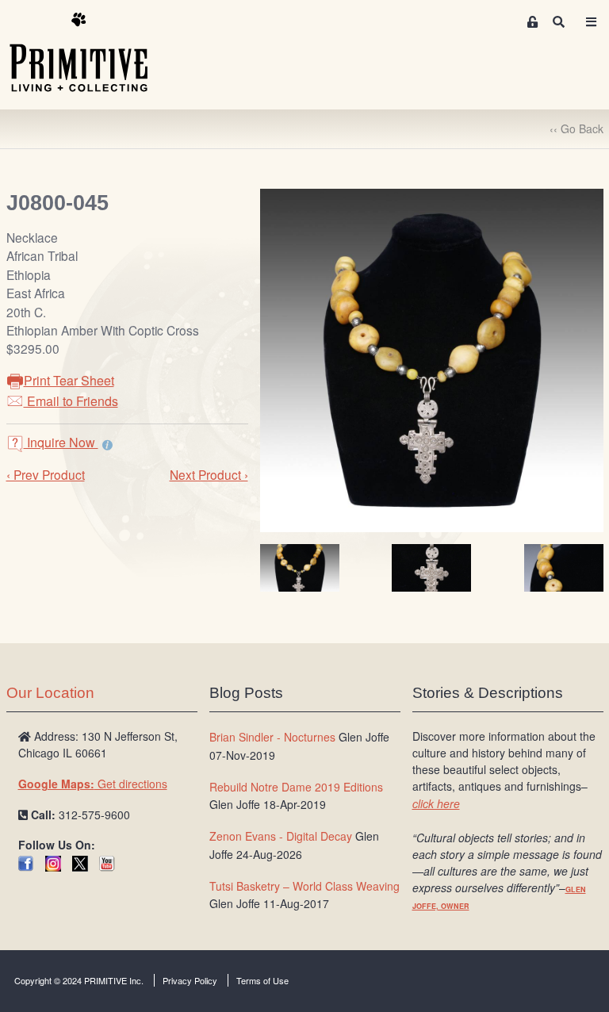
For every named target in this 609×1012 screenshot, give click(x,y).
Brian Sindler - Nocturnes (272, 737)
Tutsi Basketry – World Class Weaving (304, 886)
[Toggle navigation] (591, 22)
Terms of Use (262, 980)
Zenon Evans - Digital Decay (280, 836)
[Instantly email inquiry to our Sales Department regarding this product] (107, 444)
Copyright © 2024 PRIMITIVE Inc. (79, 980)
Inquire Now (61, 442)
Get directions (92, 784)
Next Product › (209, 474)
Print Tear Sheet (69, 380)
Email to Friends (71, 401)
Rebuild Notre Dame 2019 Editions (296, 787)
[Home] (90, 53)
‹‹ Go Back (576, 128)
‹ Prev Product (45, 474)
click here (436, 803)
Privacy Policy (190, 980)
